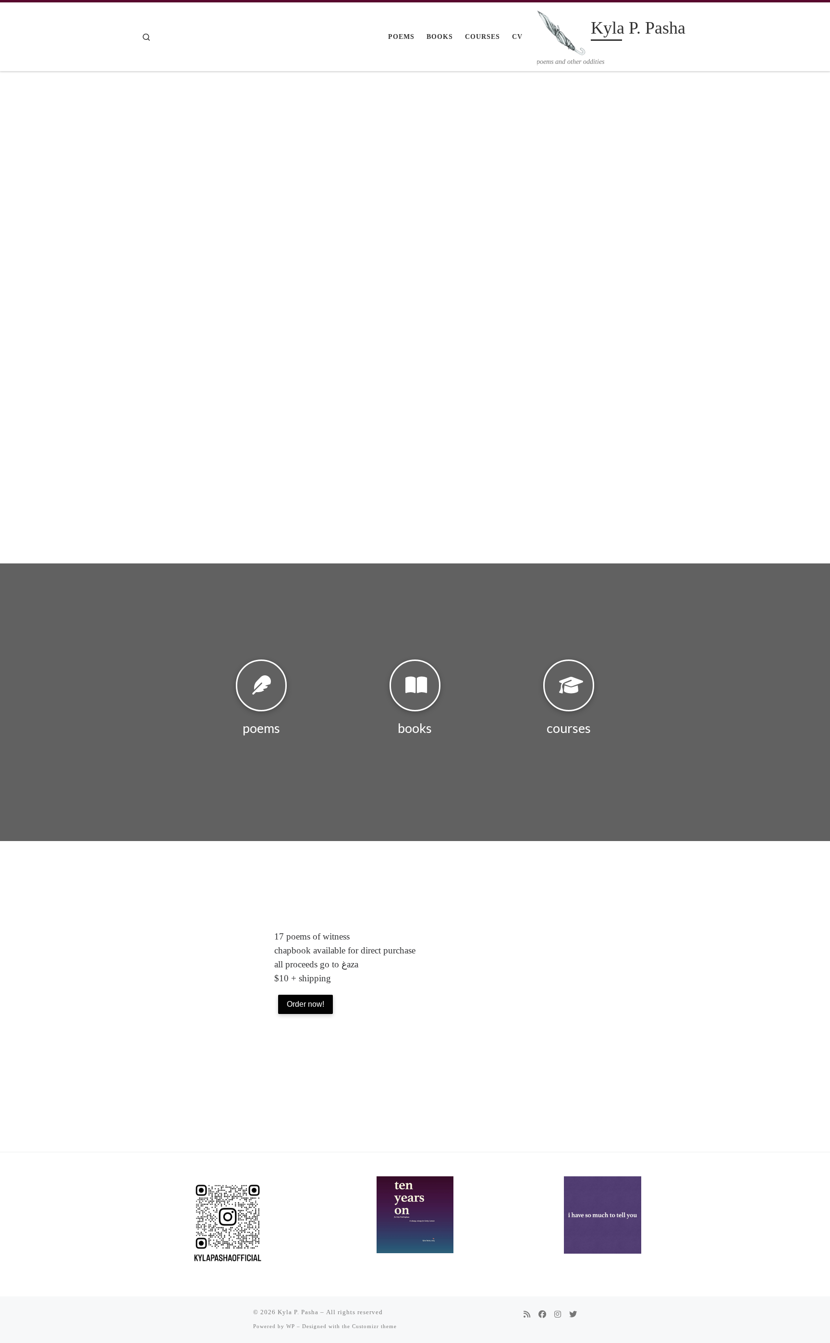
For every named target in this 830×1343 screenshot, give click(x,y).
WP (290, 1326)
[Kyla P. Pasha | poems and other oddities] (562, 29)
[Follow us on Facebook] (542, 1315)
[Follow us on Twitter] (573, 1315)
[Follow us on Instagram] (557, 1315)
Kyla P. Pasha (298, 1312)
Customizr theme (374, 1326)
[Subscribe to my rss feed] (527, 1315)
